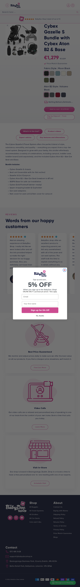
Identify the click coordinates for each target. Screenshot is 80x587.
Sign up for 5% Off (40, 310)
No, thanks (40, 316)
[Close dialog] (64, 270)
